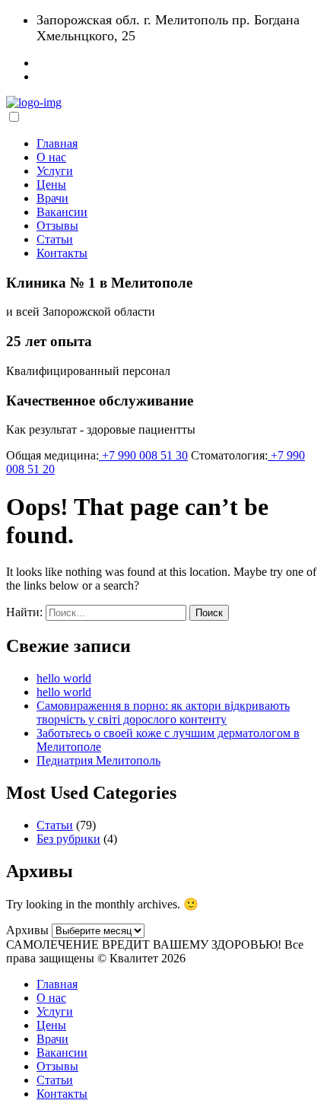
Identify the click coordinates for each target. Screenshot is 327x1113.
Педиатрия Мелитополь (98, 760)
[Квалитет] (34, 102)
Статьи (55, 239)
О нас (51, 157)
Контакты (62, 252)
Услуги (55, 170)
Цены (51, 184)
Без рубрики (68, 838)
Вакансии (62, 211)
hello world (64, 678)
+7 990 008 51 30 (143, 455)
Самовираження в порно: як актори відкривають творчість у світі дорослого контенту (163, 712)
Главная (57, 143)
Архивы (27, 930)
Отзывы (57, 225)
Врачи (52, 198)
